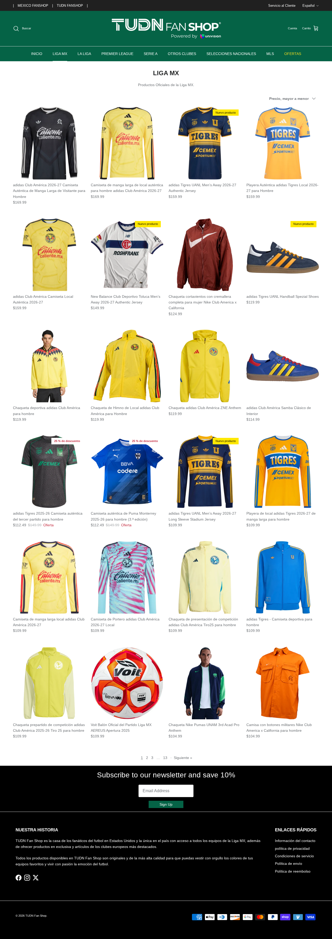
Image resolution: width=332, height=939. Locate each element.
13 (165, 758)
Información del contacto (295, 841)
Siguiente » (183, 758)
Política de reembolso (292, 871)
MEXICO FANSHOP (33, 6)
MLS (270, 54)
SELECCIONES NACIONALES (231, 54)
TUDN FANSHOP (70, 6)
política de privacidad (292, 848)
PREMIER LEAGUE (117, 54)
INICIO (36, 54)
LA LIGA (84, 54)
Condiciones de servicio (294, 856)
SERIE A (150, 54)
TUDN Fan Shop (35, 915)
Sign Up (166, 804)
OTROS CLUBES (182, 54)
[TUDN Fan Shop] (166, 28)
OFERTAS (292, 54)
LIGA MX (60, 54)
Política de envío (288, 863)
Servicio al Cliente (281, 6)
